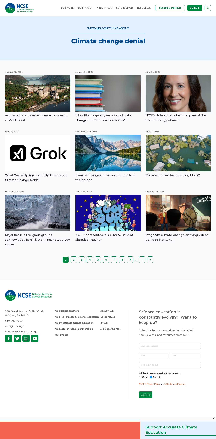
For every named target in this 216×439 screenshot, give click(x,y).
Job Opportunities (110, 329)
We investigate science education (74, 323)
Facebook (8, 338)
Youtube (34, 338)
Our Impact (85, 7)
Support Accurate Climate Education (171, 430)
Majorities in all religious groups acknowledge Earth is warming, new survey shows (37, 239)
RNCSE (104, 323)
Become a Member (170, 7)
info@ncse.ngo (14, 326)
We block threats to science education (77, 317)
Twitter (17, 338)
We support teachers (67, 311)
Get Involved (124, 7)
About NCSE (104, 7)
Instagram (26, 338)
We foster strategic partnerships (74, 329)
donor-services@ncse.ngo (21, 331)
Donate (194, 7)
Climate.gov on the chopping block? (173, 175)
